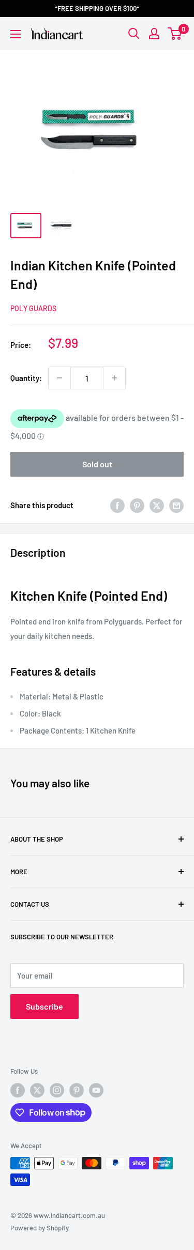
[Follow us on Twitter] (37, 1090)
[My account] (154, 33)
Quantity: (26, 378)
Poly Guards (33, 308)
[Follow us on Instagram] (57, 1090)
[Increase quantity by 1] (114, 378)
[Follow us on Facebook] (17, 1090)
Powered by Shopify (39, 1228)
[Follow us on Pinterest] (76, 1090)
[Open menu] (15, 34)
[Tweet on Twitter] (157, 505)
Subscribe (44, 1006)
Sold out (97, 464)
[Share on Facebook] (117, 505)
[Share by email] (176, 505)
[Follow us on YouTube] (96, 1090)
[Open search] (134, 33)
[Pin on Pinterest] (137, 505)
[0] (175, 33)
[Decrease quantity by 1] (59, 378)
